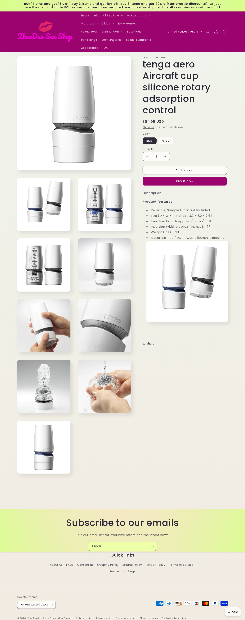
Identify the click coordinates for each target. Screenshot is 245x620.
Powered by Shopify (61, 618)
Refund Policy (132, 565)
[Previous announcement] (18, 5)
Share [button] (150, 343)
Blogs (131, 571)
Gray (165, 141)
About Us (56, 565)
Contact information (174, 618)
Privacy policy (104, 618)
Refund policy (84, 618)
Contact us (85, 565)
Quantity (148, 149)
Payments (117, 571)
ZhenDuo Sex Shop (38, 618)
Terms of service (126, 618)
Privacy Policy (155, 565)
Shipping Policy (108, 565)
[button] (112, 15)
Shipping (148, 127)
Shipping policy (149, 618)
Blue (149, 141)
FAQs (69, 565)
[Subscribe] (152, 546)
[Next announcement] (226, 5)
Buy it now (184, 181)
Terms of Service (181, 565)
